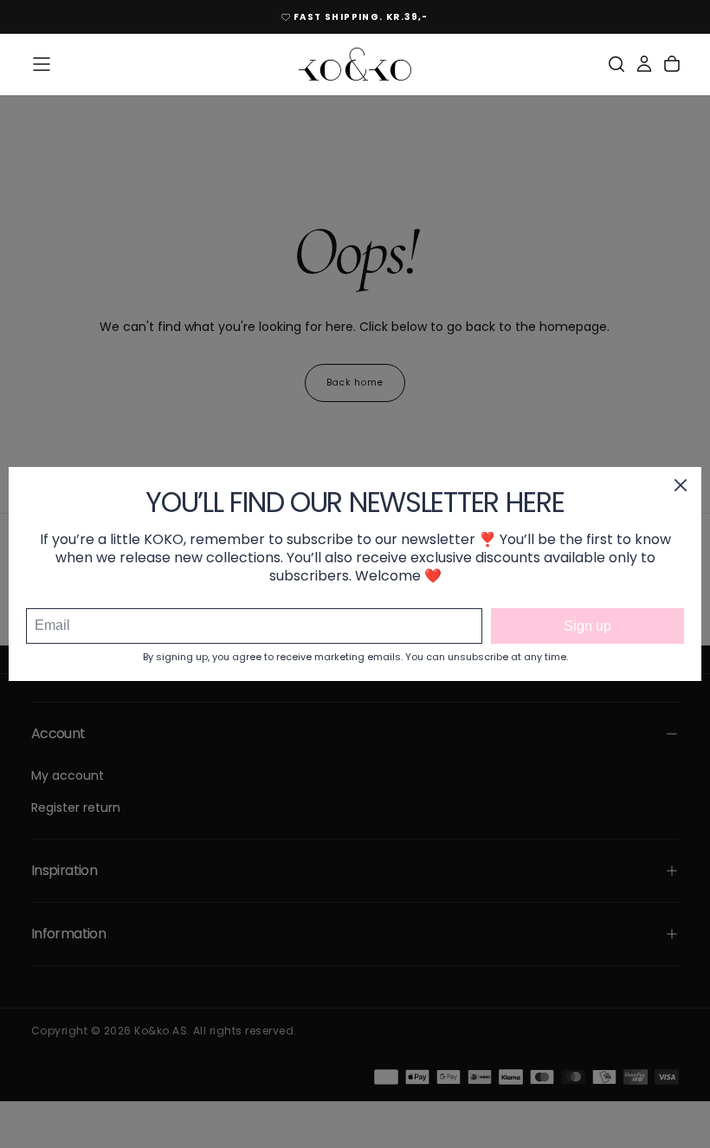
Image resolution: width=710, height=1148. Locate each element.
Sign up (587, 626)
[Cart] (672, 64)
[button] (41, 64)
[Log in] (644, 64)
